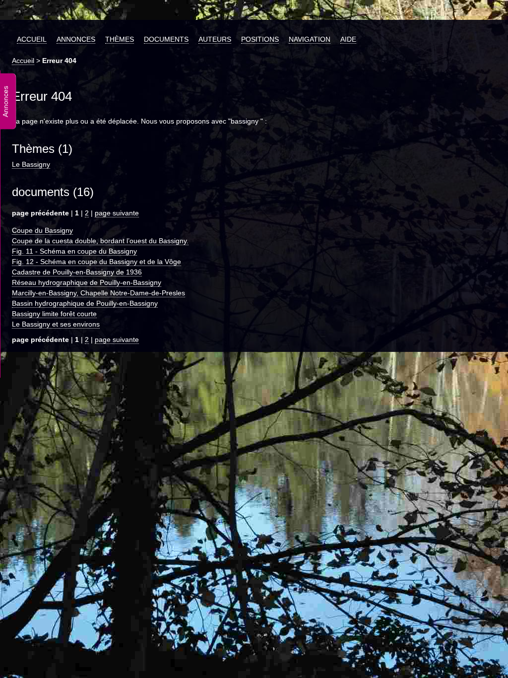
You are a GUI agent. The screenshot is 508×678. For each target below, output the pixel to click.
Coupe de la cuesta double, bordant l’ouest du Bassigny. (100, 241)
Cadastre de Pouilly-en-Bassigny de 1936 (77, 272)
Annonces (76, 39)
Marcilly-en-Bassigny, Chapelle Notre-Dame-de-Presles (98, 293)
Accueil (32, 39)
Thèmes (119, 39)
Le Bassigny (31, 164)
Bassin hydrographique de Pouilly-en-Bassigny (85, 303)
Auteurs (214, 39)
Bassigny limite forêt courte (54, 314)
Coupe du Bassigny (42, 230)
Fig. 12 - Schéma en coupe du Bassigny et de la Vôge (96, 262)
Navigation (309, 39)
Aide (348, 39)
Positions (260, 39)
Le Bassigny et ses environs (56, 324)
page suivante (117, 213)
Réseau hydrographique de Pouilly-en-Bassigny (86, 282)
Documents (166, 39)
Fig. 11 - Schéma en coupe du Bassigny (74, 251)
